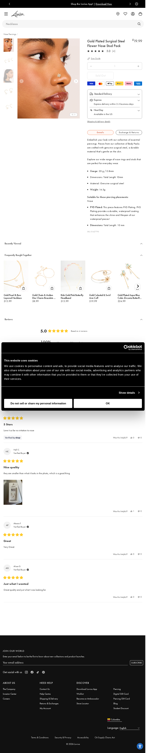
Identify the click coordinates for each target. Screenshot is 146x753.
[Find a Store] (117, 13)
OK (108, 403)
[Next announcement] (129, 4)
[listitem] (48, 78)
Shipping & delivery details (98, 121)
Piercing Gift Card (121, 698)
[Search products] (139, 24)
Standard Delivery (103, 93)
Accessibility (83, 737)
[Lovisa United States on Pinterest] (43, 672)
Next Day (98, 110)
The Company (9, 689)
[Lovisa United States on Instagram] (26, 672)
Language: (113, 728)
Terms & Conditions (40, 737)
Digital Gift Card (121, 693)
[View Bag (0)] (140, 13)
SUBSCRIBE (136, 662)
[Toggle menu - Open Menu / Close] (6, 14)
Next (76, 81)
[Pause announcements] (135, 3)
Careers (6, 698)
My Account (45, 708)
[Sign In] (132, 13)
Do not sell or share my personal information (38, 403)
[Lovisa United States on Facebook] (32, 672)
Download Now (88, 4)
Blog (115, 703)
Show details (127, 392)
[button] (13, 492)
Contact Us (45, 689)
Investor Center (9, 693)
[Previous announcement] (10, 4)
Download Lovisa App (87, 689)
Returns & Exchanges (49, 703)
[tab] (100, 132)
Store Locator (83, 703)
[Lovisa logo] (18, 14)
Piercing (117, 689)
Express (97, 99)
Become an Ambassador (88, 698)
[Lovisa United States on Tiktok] (37, 672)
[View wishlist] (125, 13)
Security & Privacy (63, 737)
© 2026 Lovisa (73, 744)
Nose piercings (10, 34)
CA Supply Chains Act (105, 737)
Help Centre (45, 693)
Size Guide (95, 58)
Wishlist (80, 693)
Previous (21, 81)
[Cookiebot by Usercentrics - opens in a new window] (126, 347)
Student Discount (121, 708)
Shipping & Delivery (49, 698)
